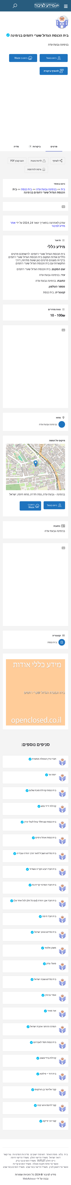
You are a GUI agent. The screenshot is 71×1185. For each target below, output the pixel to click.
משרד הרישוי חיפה (20, 1157)
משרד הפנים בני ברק (26, 1160)
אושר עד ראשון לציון (58, 1167)
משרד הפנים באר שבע (14, 1167)
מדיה (16, 146)
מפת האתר (51, 1154)
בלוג (61, 1154)
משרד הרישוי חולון (39, 1157)
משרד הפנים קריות (22, 1163)
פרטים (54, 146)
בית (63, 189)
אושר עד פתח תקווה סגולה (45, 1163)
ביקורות (35, 146)
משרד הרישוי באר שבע (37, 1167)
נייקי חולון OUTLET (46, 1160)
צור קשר (7, 1154)
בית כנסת (26, 189)
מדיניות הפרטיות (21, 1154)
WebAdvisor (29, 1178)
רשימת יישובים (37, 1154)
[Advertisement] (35, 107)
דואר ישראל (54, 1157)
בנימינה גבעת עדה (46, 189)
